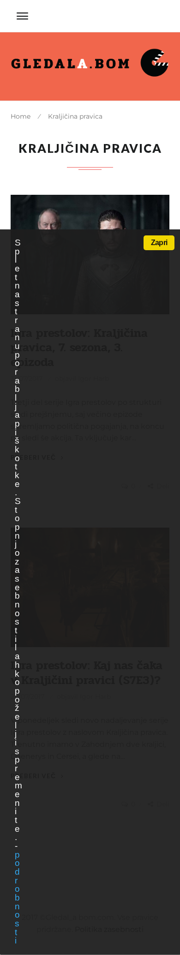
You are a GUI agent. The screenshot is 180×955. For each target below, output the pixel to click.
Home (20, 116)
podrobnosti (17, 898)
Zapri (159, 242)
